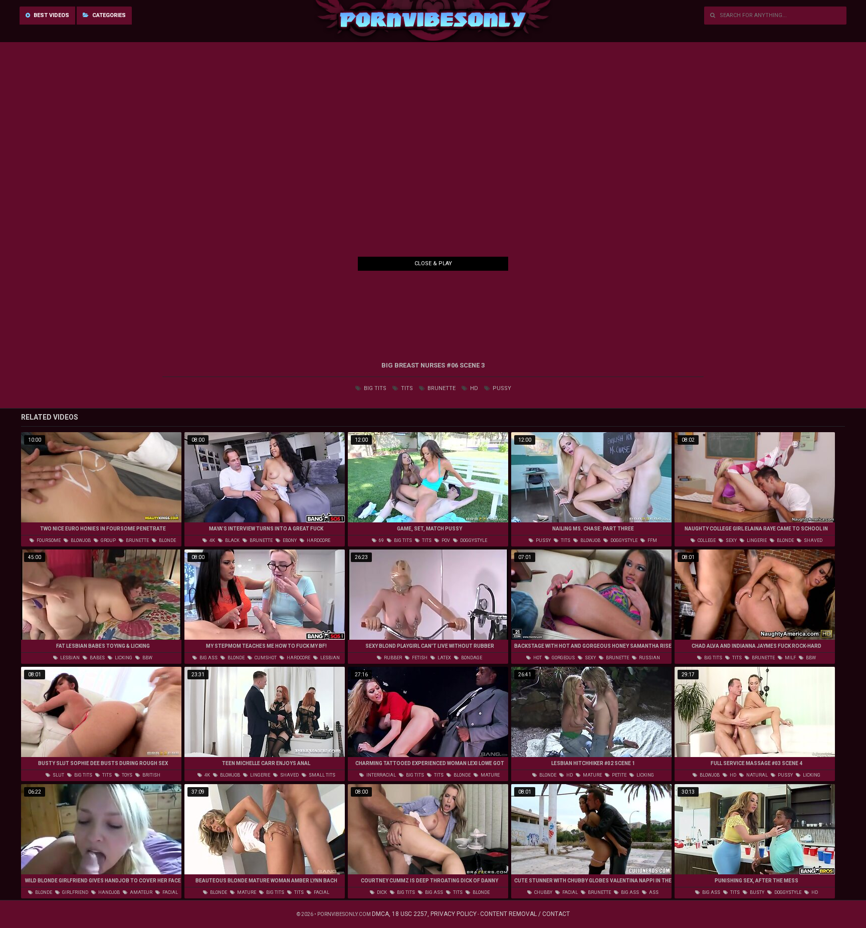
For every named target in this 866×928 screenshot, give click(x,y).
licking (123, 657)
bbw (146, 657)
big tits (374, 388)
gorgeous (563, 657)
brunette (441, 388)
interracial (380, 775)
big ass (208, 657)
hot (537, 657)
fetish (419, 657)
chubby (542, 892)
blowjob (80, 540)
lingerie (756, 540)
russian (649, 657)
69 (381, 540)
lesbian (69, 657)
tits (406, 388)
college (706, 540)
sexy (731, 540)
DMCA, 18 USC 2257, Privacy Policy (424, 913)
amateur (140, 892)
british (150, 775)
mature (490, 775)
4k (211, 540)
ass (653, 892)
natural (756, 775)
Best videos (50, 15)
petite (618, 775)
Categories (108, 15)
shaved (812, 540)
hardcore (318, 540)
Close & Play (433, 263)
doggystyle (473, 540)
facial (169, 892)
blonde (167, 540)
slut (58, 775)
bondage (471, 657)
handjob (108, 892)
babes (97, 657)
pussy (501, 388)
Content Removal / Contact (525, 913)
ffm (651, 540)
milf (790, 657)
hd (473, 388)
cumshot (265, 657)
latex (444, 657)
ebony (289, 540)
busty (756, 892)
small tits (321, 775)
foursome (48, 540)
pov (445, 540)
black (232, 540)
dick (381, 892)
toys (126, 775)
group (108, 540)
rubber (392, 657)
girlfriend (74, 892)
